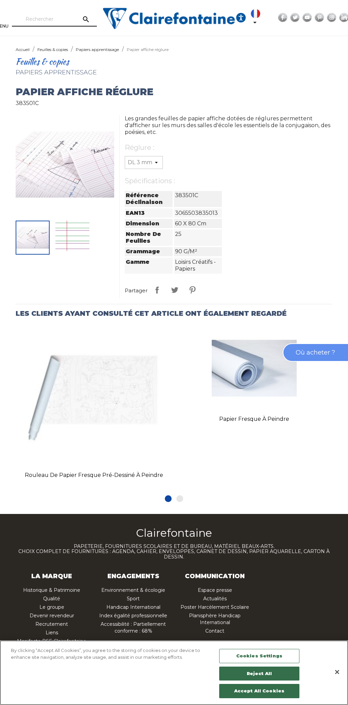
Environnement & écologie (133, 590)
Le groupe (51, 607)
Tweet (174, 290)
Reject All (259, 673)
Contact (214, 631)
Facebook (282, 17)
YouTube (307, 17)
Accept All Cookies (259, 690)
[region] (174, 672)
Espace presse (215, 590)
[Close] (337, 672)
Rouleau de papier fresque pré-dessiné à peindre (94, 475)
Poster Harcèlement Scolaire (214, 607)
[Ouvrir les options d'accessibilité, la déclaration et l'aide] (241, 17)
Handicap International (133, 607)
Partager (157, 290)
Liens (52, 633)
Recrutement (51, 624)
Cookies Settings (259, 655)
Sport (133, 599)
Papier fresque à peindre (254, 419)
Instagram (331, 17)
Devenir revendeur (52, 616)
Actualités (215, 599)
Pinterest (319, 17)
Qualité (51, 599)
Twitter (295, 17)
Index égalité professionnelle (133, 616)
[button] (168, 499)
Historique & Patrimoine (51, 590)
